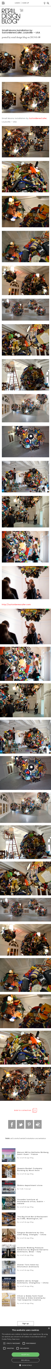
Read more (16, 1339)
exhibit (22, 1138)
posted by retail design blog (14, 37)
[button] (4, 1343)
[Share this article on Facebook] (12, 1124)
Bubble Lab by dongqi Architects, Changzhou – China (33, 1282)
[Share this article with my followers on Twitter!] (20, 1124)
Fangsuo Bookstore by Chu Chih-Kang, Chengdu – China (31, 1234)
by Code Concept (24, 1189)
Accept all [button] (25, 1354)
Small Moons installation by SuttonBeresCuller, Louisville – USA (21, 31)
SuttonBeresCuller (38, 118)
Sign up (25, 3)
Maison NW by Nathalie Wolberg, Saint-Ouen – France (33, 1153)
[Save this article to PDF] (38, 1124)
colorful (16, 1138)
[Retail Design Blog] (25, 16)
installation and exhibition (36, 1138)
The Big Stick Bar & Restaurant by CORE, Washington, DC (32, 1218)
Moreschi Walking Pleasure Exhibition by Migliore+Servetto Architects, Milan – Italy (32, 1250)
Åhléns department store (30, 1185)
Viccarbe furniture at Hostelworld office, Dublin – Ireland (31, 1202)
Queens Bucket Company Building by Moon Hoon (29, 1169)
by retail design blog (25, 1158)
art (11, 1138)
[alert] (25, 1347)
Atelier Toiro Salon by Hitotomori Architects (28, 1266)
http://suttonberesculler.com (16, 604)
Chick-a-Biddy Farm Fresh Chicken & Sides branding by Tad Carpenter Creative (31, 1298)
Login (17, 3)
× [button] (49, 1328)
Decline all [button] (25, 1360)
